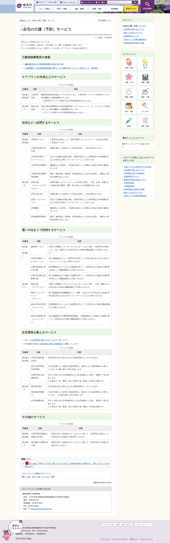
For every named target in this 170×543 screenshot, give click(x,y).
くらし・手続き (44, 9)
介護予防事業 (129, 183)
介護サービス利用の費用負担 (135, 39)
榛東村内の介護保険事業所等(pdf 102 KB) (46, 64)
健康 (52, 477)
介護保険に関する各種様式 (51, 344)
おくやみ (45, 477)
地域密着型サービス (131, 36)
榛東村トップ (25, 21)
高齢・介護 (26, 477)
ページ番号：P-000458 (103, 38)
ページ (93, 2)
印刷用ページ (106, 20)
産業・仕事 (97, 9)
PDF (99, 2)
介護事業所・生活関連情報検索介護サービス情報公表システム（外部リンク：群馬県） (62, 68)
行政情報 (114, 9)
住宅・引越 (36, 477)
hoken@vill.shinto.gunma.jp (41, 509)
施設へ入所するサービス (133, 33)
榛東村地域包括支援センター (135, 180)
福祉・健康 (79, 9)
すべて (85, 2)
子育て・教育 (61, 9)
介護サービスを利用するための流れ (137, 167)
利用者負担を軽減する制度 (134, 43)
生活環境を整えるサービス (43, 340)
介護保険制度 (129, 186)
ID (104, 2)
